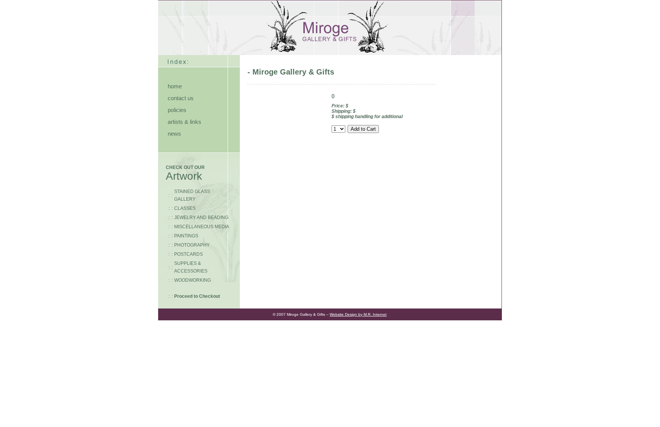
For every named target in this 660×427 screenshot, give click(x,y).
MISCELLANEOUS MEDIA (201, 226)
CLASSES (185, 208)
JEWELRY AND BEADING (201, 217)
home (175, 86)
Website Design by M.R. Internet (358, 314)
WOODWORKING (192, 280)
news (174, 133)
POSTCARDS (188, 254)
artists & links (184, 122)
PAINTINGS (186, 236)
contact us (181, 98)
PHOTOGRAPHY (192, 245)
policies (177, 110)
